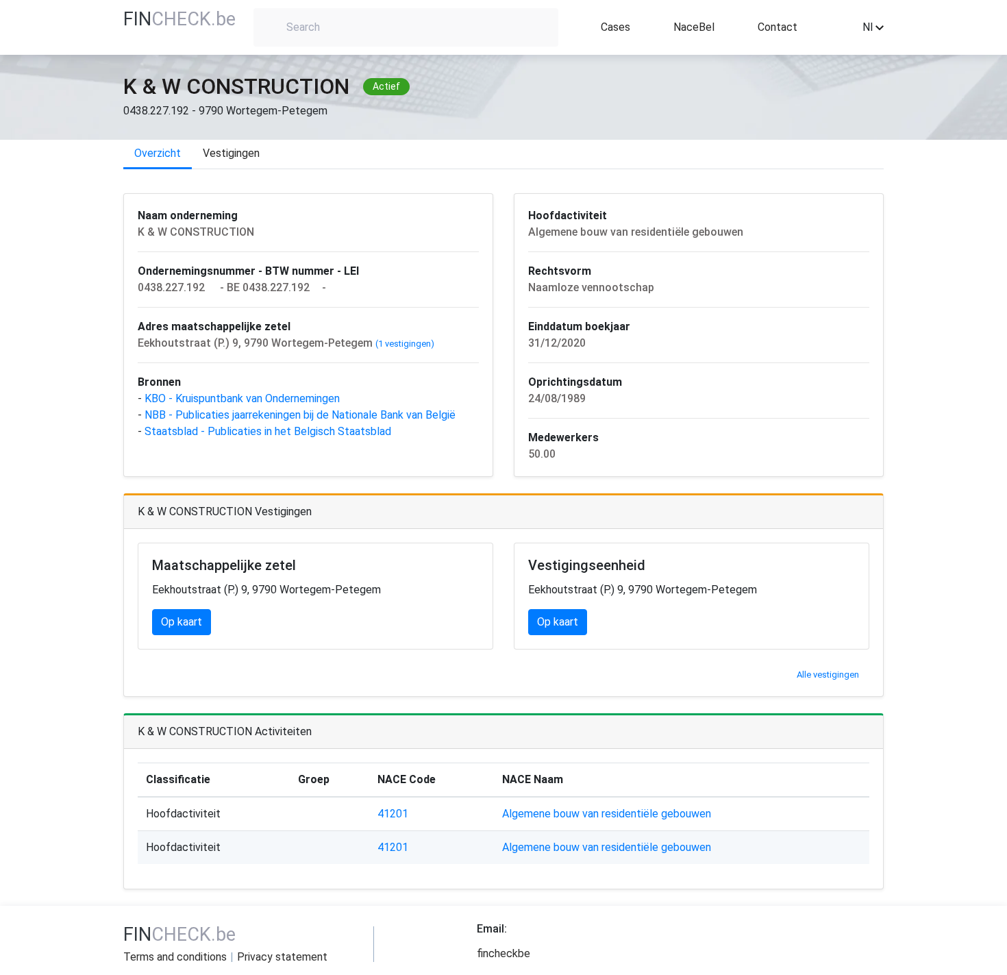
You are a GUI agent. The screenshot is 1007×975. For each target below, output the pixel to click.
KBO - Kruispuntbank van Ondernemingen (244, 398)
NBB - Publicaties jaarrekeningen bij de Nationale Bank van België (301, 414)
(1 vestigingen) (404, 343)
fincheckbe (503, 953)
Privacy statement (282, 956)
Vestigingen (231, 153)
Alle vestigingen (828, 674)
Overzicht (157, 153)
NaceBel (693, 27)
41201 (392, 813)
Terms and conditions (175, 956)
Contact (777, 27)
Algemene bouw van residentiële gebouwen (606, 813)
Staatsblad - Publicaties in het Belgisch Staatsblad (269, 431)
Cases (615, 27)
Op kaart (181, 621)
